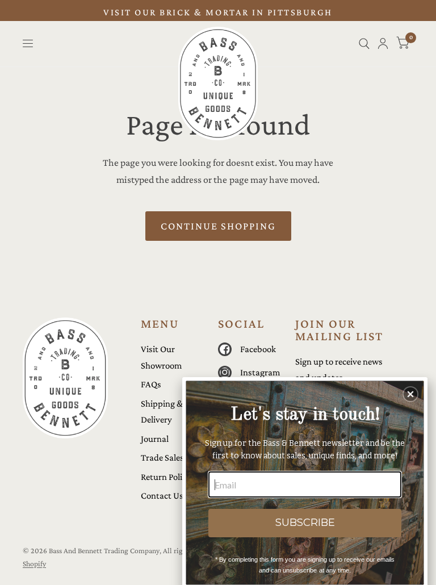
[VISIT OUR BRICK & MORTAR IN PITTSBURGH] (218, 13)
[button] (410, 394)
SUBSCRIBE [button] (305, 522)
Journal (155, 438)
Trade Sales (162, 457)
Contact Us (162, 495)
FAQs (151, 384)
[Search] (364, 43)
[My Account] (383, 43)
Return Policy (166, 476)
